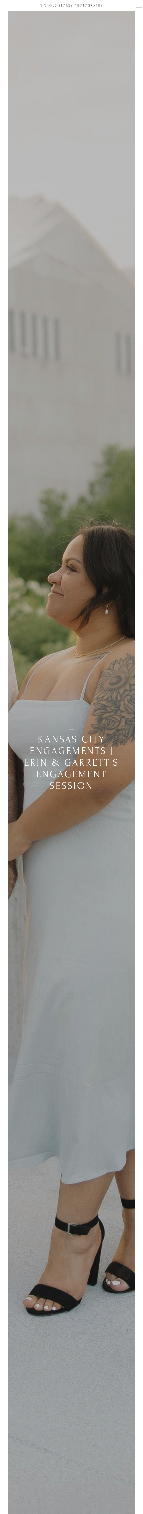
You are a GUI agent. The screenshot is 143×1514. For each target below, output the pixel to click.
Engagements (71, 795)
